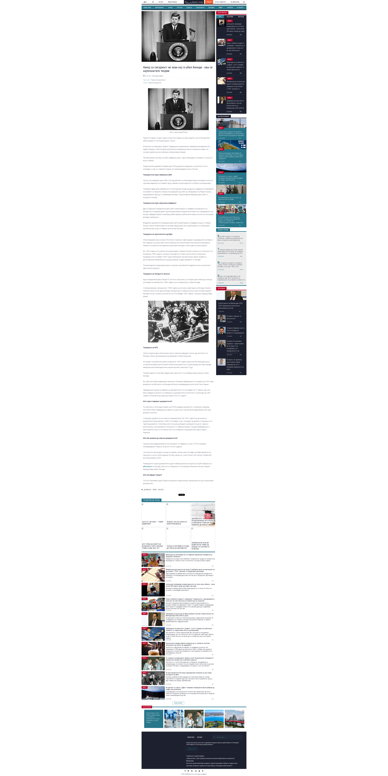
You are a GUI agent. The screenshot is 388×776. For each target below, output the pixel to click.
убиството (147, 466)
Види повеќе (178, 703)
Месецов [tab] (241, 16)
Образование (159, 7)
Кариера (230, 7)
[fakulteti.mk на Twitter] (188, 771)
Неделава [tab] (230, 16)
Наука (170, 7)
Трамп (154, 489)
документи (147, 489)
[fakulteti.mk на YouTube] (199, 771)
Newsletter (192, 749)
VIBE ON (209, 2)
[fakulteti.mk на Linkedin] (196, 771)
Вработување (172, 2)
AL (146, 2)
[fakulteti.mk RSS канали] (202, 771)
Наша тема (147, 7)
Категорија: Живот (157, 76)
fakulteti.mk (153, 741)
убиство (160, 489)
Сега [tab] (220, 16)
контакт (199, 737)
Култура (179, 7)
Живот (221, 7)
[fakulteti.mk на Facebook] (185, 771)
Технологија (200, 7)
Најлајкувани (147, 707)
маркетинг (191, 737)
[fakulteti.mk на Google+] (192, 771)
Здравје (189, 7)
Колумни (211, 7)
